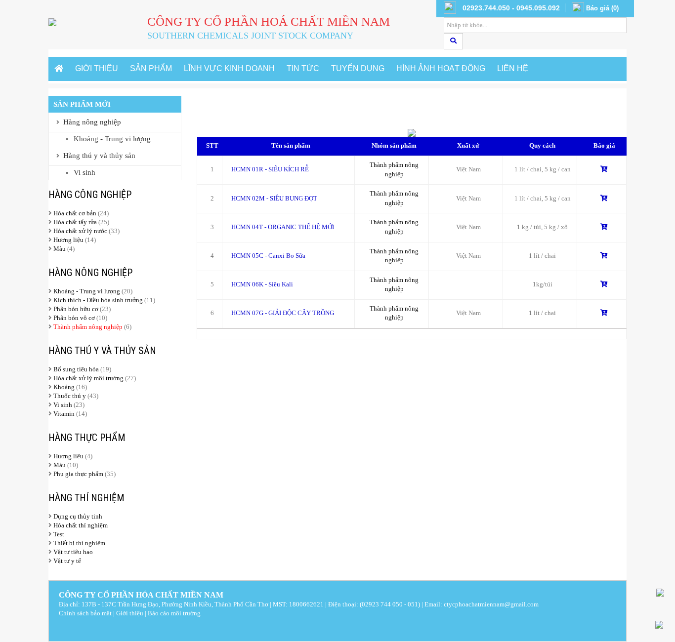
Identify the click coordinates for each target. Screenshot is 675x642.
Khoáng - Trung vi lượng (112, 139)
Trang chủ (217, 111)
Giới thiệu (129, 613)
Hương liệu (69, 239)
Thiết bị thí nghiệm (79, 543)
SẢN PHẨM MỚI (82, 104)
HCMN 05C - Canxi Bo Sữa (268, 255)
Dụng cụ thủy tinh (77, 516)
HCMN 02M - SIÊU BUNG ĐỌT (274, 198)
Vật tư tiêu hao (73, 552)
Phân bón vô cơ (74, 317)
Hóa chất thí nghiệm (80, 525)
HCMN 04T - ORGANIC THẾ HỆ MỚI (282, 227)
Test (58, 534)
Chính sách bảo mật (85, 613)
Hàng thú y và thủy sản (99, 156)
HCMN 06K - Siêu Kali (262, 284)
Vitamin (64, 413)
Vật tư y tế (67, 560)
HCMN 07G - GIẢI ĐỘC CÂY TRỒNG (282, 313)
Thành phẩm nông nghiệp (88, 326)
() (602, 8)
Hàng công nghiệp (89, 195)
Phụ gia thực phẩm (78, 474)
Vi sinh (84, 172)
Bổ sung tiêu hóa (76, 369)
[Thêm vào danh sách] (604, 169)
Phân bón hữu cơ (75, 309)
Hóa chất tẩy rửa (75, 222)
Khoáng (64, 387)
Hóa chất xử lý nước (80, 231)
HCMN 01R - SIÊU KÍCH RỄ (270, 169)
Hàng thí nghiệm (86, 498)
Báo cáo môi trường (174, 613)
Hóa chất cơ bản (74, 213)
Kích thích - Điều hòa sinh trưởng (98, 300)
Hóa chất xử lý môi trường (88, 378)
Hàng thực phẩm (87, 437)
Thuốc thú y (69, 396)
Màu (60, 248)
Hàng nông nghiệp (92, 122)
